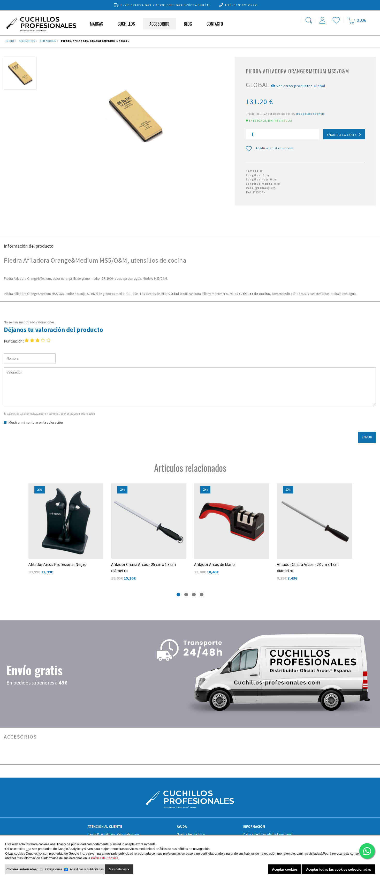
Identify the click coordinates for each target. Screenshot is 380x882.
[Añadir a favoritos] (101, 488)
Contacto (215, 24)
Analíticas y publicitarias (87, 869)
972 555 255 (249, 5)
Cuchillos (126, 24)
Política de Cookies (104, 858)
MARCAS (96, 24)
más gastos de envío (310, 114)
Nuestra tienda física (191, 834)
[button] (178, 594)
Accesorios (159, 24)
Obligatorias (53, 869)
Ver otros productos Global (300, 85)
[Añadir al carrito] (101, 499)
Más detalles (118, 869)
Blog (188, 24)
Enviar (367, 437)
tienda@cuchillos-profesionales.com (113, 834)
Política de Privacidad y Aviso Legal (267, 834)
